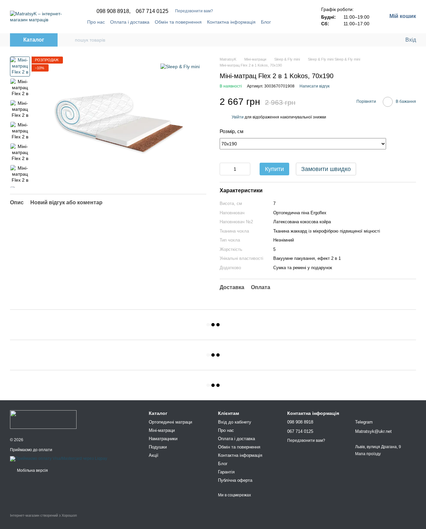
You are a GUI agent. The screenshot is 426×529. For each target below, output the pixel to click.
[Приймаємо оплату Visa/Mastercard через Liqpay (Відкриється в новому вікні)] (58, 458)
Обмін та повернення (178, 22)
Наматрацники (163, 438)
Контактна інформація (231, 22)
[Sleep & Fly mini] (180, 66)
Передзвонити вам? (194, 11)
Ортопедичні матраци (170, 422)
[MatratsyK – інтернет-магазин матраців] (43, 419)
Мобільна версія (32, 470)
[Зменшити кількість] (224, 169)
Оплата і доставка (129, 22)
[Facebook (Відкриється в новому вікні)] (292, 22)
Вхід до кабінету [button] (234, 422)
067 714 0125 (152, 11)
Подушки (158, 446)
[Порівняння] (372, 40)
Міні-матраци (162, 430)
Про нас (96, 22)
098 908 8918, (113, 11)
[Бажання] (386, 40)
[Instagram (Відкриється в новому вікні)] (300, 22)
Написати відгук (314, 86)
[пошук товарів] (69, 40)
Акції (153, 455)
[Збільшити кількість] (245, 169)
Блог (266, 22)
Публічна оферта (235, 480)
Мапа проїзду (368, 453)
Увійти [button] (238, 117)
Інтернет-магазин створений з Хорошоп (43, 515)
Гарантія (226, 471)
